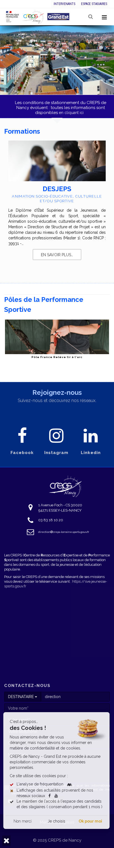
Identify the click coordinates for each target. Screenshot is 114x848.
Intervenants (64, 4)
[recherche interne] (91, 17)
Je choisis (56, 821)
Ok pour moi (90, 821)
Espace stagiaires (94, 4)
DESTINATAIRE (21, 696)
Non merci (23, 821)
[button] (6, 841)
